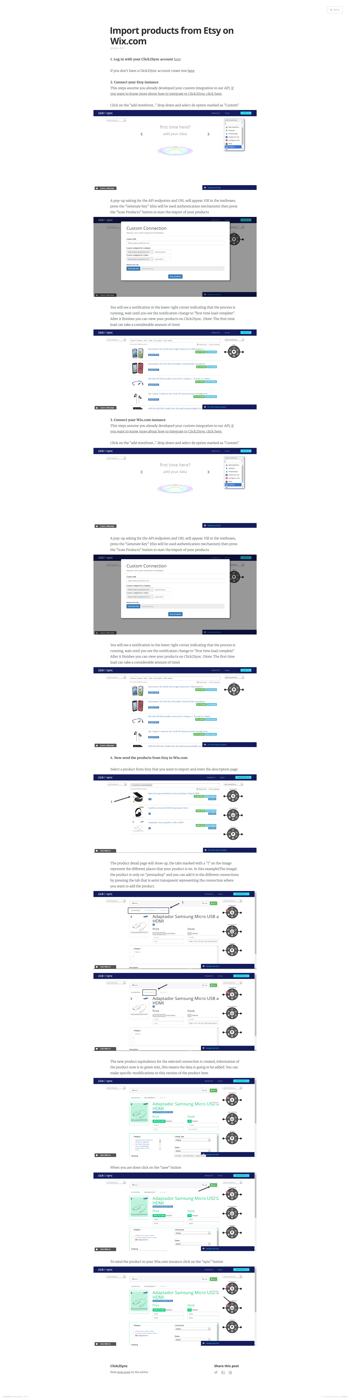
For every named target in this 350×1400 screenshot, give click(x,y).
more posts (123, 1372)
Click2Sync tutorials (12, 1396)
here (177, 59)
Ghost (344, 1396)
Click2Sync (119, 1366)
